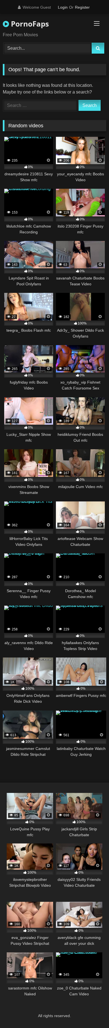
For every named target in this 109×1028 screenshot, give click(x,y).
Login (63, 7)
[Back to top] (92, 1011)
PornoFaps (29, 24)
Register (82, 7)
